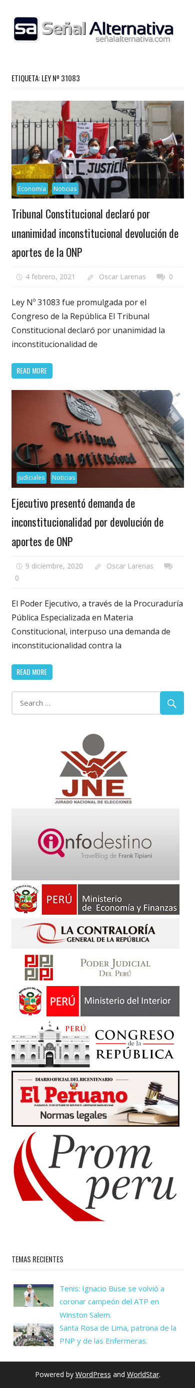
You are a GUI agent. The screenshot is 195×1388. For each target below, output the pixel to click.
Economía (32, 189)
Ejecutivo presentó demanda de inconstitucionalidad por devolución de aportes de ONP (88, 522)
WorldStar (143, 1374)
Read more (31, 370)
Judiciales (31, 477)
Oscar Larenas (122, 276)
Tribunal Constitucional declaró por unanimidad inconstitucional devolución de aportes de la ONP (95, 232)
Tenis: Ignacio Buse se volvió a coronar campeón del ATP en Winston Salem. (112, 1301)
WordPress (93, 1374)
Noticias (65, 189)
